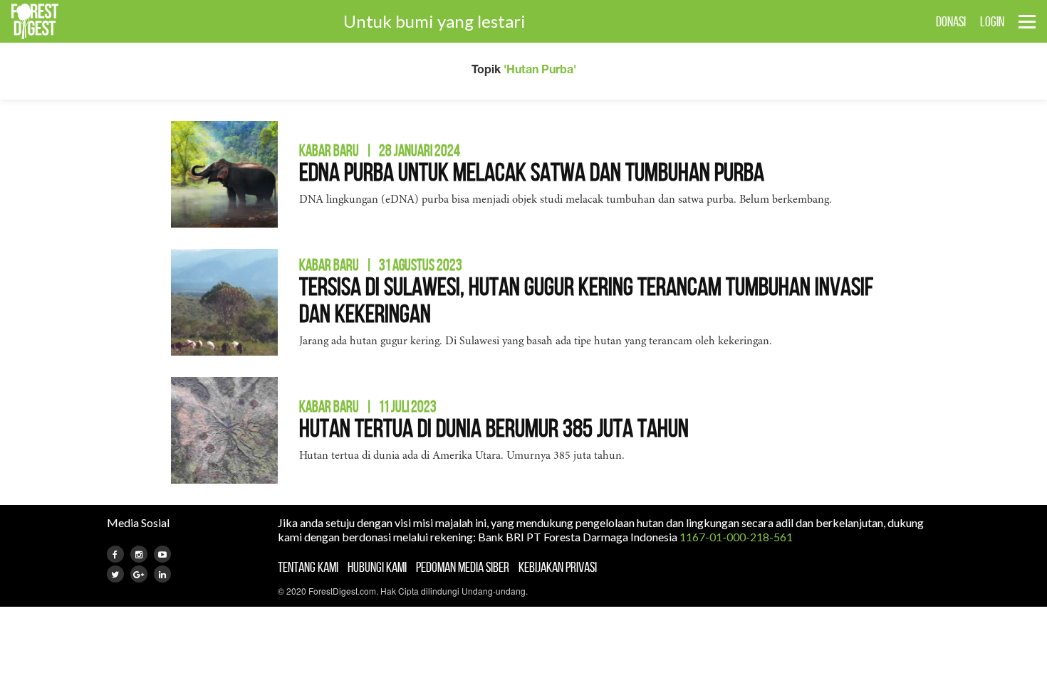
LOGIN (992, 21)
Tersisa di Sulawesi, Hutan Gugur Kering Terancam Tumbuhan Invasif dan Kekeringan (586, 299)
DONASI (951, 21)
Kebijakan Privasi (558, 567)
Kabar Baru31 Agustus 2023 (380, 264)
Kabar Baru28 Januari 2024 (379, 150)
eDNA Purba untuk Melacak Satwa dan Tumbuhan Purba (531, 172)
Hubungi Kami (377, 567)
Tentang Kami (308, 567)
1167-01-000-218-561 (736, 536)
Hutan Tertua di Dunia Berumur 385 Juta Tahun (494, 428)
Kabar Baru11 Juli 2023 (368, 406)
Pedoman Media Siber (462, 567)
